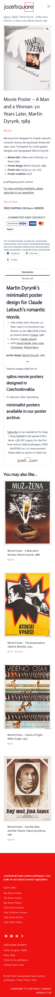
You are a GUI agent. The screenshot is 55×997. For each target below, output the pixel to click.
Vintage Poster (44, 249)
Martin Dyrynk (28, 247)
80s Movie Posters (15, 241)
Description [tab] (27, 272)
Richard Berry (15, 249)
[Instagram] (11, 936)
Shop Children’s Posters (15, 912)
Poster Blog (9, 955)
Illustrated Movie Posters (40, 244)
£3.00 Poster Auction (14, 907)
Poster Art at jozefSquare (16, 960)
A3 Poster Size (29, 241)
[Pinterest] (16, 936)
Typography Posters (30, 249)
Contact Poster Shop (14, 964)
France (34, 334)
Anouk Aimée (41, 241)
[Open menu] (48, 6)
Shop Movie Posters (13, 917)
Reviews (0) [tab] (27, 278)
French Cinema (23, 244)
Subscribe (12, 432)
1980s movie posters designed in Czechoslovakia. (24, 383)
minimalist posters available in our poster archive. (26, 411)
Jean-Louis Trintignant (13, 247)
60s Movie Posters (13, 893)
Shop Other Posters (13, 922)
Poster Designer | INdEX (15, 950)
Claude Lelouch (10, 244)
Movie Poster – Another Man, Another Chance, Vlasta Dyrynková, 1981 (26, 830)
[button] (47, 29)
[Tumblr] (22, 936)
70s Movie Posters (13, 897)
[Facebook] (6, 936)
